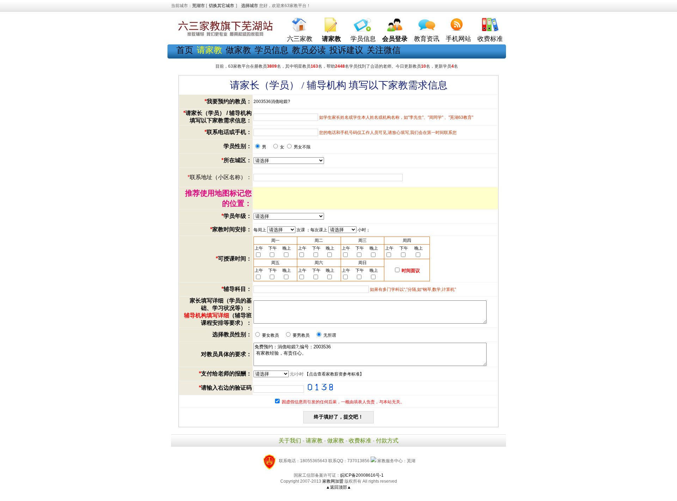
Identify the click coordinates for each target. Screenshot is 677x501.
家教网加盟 (332, 481)
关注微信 (384, 50)
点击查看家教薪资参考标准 (334, 374)
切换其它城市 (221, 5)
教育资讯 (426, 38)
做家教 (238, 50)
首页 (184, 50)
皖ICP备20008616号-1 (362, 475)
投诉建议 (346, 50)
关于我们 (290, 441)
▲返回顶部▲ (338, 487)
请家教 (314, 441)
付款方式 (387, 441)
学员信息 (363, 38)
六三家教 (299, 38)
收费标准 (490, 38)
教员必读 (309, 50)
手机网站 (458, 38)
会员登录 (395, 38)
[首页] (300, 23)
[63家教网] (224, 36)
